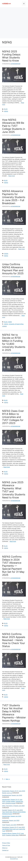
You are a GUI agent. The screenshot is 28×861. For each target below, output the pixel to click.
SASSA (6, 253)
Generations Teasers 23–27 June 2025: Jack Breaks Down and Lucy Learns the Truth (13, 829)
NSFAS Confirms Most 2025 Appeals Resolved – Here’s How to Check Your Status (13, 640)
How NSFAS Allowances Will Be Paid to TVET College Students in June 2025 (13, 125)
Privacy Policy (6, 843)
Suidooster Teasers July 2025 (10, 820)
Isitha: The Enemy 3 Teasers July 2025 (13, 805)
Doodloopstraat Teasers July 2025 (12, 795)
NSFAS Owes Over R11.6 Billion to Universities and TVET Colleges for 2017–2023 (13, 417)
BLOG (5, 109)
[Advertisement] (14, 22)
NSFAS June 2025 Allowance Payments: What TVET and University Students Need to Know (13, 490)
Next (8, 779)
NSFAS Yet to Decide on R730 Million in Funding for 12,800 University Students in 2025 (13, 342)
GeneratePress (14, 858)
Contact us (5, 850)
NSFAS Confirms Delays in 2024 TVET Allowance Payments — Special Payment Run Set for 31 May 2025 (13, 565)
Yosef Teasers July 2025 (9, 825)
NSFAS (6, 111)
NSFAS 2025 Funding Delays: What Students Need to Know (11, 56)
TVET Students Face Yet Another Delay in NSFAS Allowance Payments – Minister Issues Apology (14, 713)
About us (4, 848)
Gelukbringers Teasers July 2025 (11, 816)
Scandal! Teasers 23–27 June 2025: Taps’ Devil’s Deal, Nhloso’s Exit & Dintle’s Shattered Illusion (14, 812)
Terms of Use (6, 845)
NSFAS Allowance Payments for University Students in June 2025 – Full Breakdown (13, 197)
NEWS (10, 322)
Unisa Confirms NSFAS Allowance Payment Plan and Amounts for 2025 (12, 269)
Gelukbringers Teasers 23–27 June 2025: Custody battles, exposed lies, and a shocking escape (12, 801)
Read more (11, 176)
